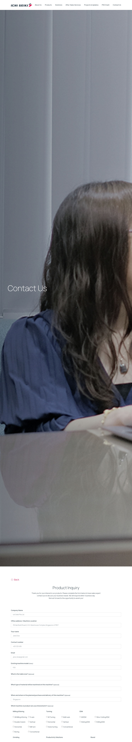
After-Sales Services (73, 5)
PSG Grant (105, 5)
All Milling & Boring (21, 717)
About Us (38, 5)
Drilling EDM (101, 722)
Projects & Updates (91, 5)
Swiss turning (52, 727)
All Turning (51, 717)
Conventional (34, 732)
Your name (15, 632)
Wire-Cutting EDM (103, 717)
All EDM (83, 717)
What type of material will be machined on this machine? (35, 685)
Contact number (17, 642)
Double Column (20, 722)
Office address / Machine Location (24, 621)
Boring (17, 732)
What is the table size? (22, 674)
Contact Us (117, 5)
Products (48, 5)
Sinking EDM (85, 722)
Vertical (32, 722)
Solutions (58, 5)
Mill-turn (33, 727)
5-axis (32, 717)
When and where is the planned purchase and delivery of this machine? (40, 695)
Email (13, 653)
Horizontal (18, 727)
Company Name (17, 610)
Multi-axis (66, 717)
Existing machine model (22, 663)
